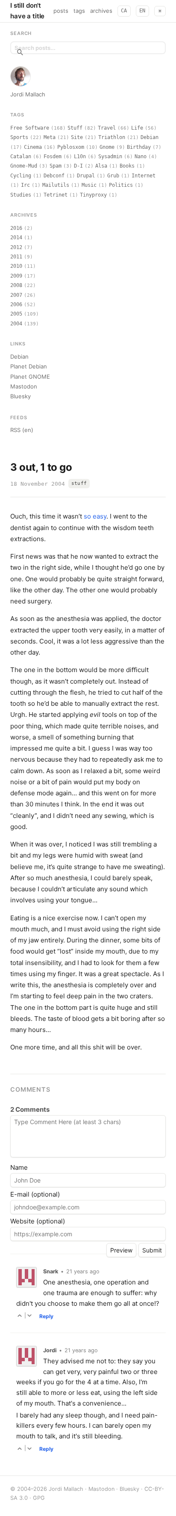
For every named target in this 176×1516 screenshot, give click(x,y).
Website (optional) (37, 1221)
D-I (78, 166)
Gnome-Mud (23, 166)
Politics (121, 185)
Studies (20, 195)
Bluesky (20, 396)
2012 (16, 247)
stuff (79, 483)
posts (60, 10)
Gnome (107, 147)
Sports (19, 137)
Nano (141, 156)
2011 (16, 257)
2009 (16, 276)
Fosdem (53, 156)
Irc (25, 185)
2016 (16, 228)
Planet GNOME (30, 376)
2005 (16, 314)
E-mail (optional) (35, 1194)
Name (19, 1167)
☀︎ (160, 11)
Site (77, 137)
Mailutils (55, 185)
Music (89, 185)
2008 (16, 285)
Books (127, 166)
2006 (16, 304)
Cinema (33, 147)
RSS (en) (21, 429)
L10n (80, 156)
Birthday (139, 147)
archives (101, 10)
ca (124, 11)
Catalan (20, 156)
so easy (95, 516)
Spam (56, 166)
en (142, 11)
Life (137, 128)
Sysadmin (110, 156)
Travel (107, 128)
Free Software (29, 128)
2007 (16, 295)
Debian (149, 137)
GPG (39, 1498)
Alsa (101, 166)
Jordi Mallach (27, 94)
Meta (50, 137)
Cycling (20, 176)
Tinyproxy (93, 195)
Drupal (86, 176)
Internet (143, 176)
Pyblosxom (70, 147)
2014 (16, 238)
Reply (46, 1316)
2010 (16, 266)
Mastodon (23, 386)
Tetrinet (55, 195)
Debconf (54, 176)
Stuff (74, 128)
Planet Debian (28, 366)
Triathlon (111, 137)
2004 (16, 324)
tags (79, 10)
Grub (113, 176)
